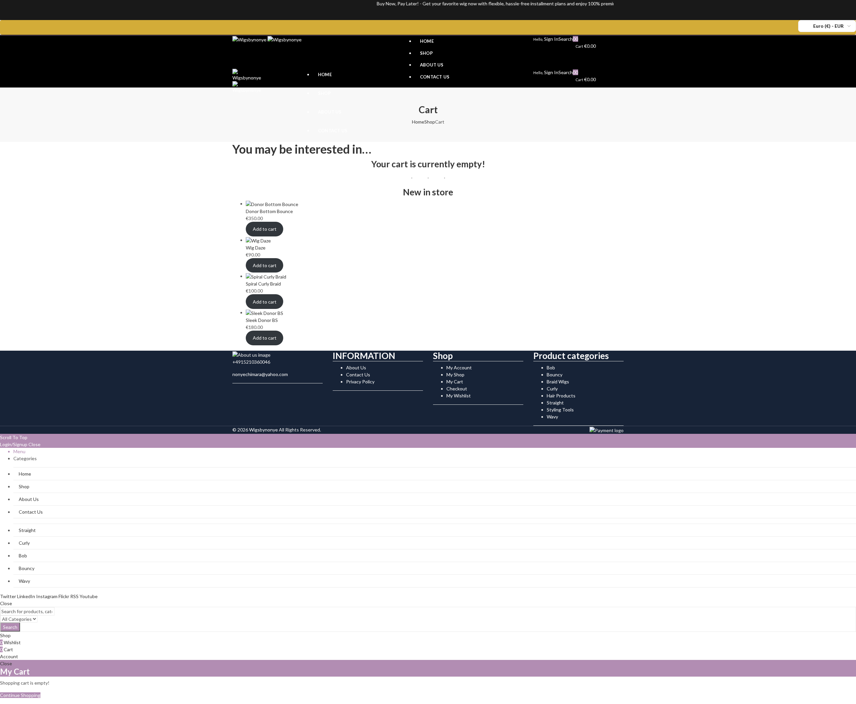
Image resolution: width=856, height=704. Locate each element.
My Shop (455, 374)
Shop (429, 122)
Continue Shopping (20, 695)
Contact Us (358, 374)
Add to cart (265, 229)
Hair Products (561, 395)
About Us (356, 367)
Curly (552, 388)
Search (10, 627)
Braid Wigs (558, 381)
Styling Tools (560, 409)
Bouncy (554, 374)
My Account (459, 367)
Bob (551, 367)
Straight (555, 402)
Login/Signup (13, 444)
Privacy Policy (360, 381)
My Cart (454, 381)
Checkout (456, 388)
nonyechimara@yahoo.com (260, 374)
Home (418, 122)
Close (34, 444)
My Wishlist (458, 395)
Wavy (552, 416)
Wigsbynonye (263, 429)
